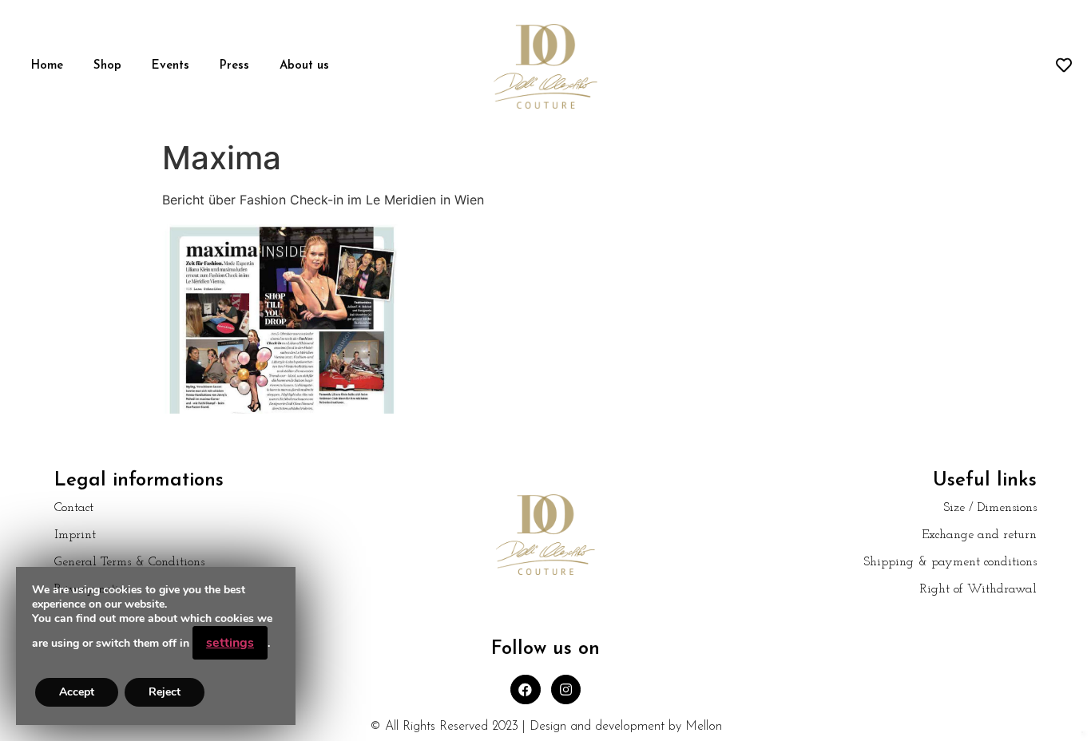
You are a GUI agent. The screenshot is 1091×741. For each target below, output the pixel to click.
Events (170, 66)
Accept (76, 691)
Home (47, 66)
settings (230, 643)
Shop (107, 66)
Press (234, 66)
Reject (165, 691)
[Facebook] (525, 689)
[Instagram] (566, 689)
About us (304, 66)
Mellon (703, 726)
